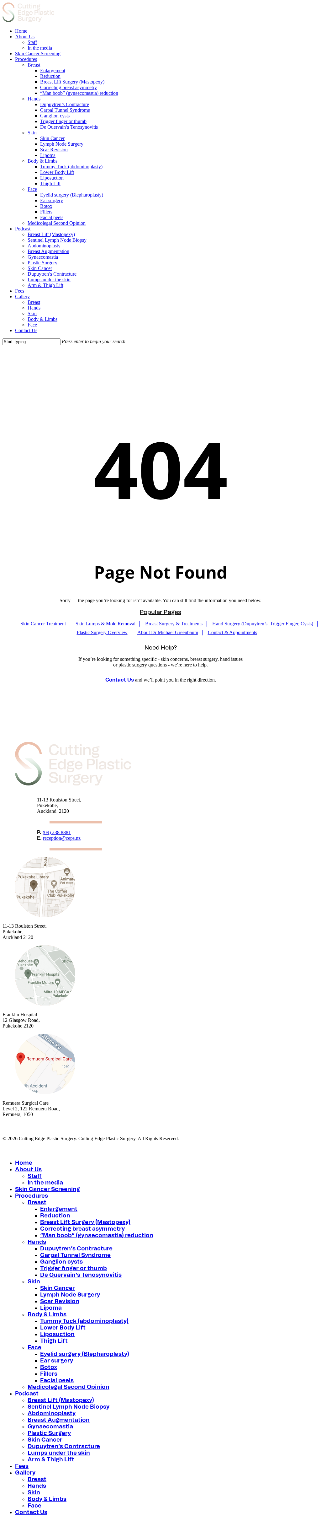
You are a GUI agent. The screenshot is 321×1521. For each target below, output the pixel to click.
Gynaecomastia (50, 1427)
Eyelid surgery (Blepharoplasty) (84, 1354)
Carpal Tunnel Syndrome (75, 1255)
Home (23, 1163)
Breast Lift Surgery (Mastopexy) (85, 1222)
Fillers (48, 1374)
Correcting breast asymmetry (82, 1229)
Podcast (27, 1394)
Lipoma (51, 1308)
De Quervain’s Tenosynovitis (81, 1275)
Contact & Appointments (232, 632)
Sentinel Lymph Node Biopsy (68, 1407)
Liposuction (57, 1334)
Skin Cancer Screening (47, 1189)
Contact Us (119, 679)
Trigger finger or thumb (73, 1268)
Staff (35, 1176)
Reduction (55, 1216)
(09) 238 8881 (57, 832)
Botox (48, 1367)
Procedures (31, 1196)
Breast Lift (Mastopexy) (61, 1400)
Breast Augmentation (59, 1420)
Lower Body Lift (63, 1328)
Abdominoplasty (52, 1413)
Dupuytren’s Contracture (76, 1249)
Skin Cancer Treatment (43, 623)
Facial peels (57, 1380)
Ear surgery (56, 1361)
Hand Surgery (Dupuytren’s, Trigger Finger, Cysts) (262, 623)
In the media (45, 1183)
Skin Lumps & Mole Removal (105, 623)
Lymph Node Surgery (70, 1295)
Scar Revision (59, 1301)
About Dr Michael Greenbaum (167, 632)
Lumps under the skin (59, 1453)
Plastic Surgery (49, 1433)
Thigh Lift (54, 1341)
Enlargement (58, 1209)
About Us (28, 1170)
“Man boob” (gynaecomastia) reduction (96, 1235)
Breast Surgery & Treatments (174, 623)
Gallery (25, 1473)
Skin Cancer (57, 1288)
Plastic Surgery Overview (102, 632)
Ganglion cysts (61, 1262)
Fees (22, 1466)
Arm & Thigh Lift (51, 1460)
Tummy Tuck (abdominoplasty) (84, 1321)
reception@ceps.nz (62, 838)
